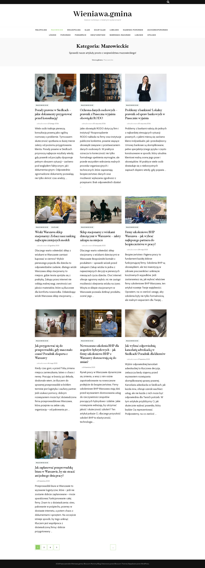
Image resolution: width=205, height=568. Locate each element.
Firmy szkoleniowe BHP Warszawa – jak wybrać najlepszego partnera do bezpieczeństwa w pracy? (140, 238)
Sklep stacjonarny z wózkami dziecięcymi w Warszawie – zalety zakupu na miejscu (100, 236)
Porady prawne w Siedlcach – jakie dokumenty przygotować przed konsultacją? (53, 114)
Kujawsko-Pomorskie (133, 30)
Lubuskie (139, 35)
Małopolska (41, 30)
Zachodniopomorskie (157, 30)
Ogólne (55, 227)
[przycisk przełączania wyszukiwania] (168, 2)
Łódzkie (52, 35)
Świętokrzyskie (98, 35)
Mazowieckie (57, 30)
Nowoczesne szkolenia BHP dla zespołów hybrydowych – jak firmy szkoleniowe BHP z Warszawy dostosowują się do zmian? (99, 353)
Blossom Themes (121, 564)
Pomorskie (66, 35)
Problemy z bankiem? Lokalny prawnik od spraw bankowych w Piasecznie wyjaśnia (145, 114)
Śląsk (87, 30)
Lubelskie (114, 30)
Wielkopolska (74, 30)
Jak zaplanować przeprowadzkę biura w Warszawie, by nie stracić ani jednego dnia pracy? (55, 471)
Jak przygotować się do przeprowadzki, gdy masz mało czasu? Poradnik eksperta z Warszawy (53, 351)
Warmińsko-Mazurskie (120, 35)
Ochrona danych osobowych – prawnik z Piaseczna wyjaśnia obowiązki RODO (98, 114)
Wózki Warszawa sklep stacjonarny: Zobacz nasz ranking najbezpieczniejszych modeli (55, 236)
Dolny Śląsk (100, 30)
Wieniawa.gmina (102, 14)
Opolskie (151, 35)
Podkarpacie (80, 35)
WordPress (145, 564)
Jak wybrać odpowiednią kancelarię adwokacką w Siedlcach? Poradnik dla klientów (145, 349)
